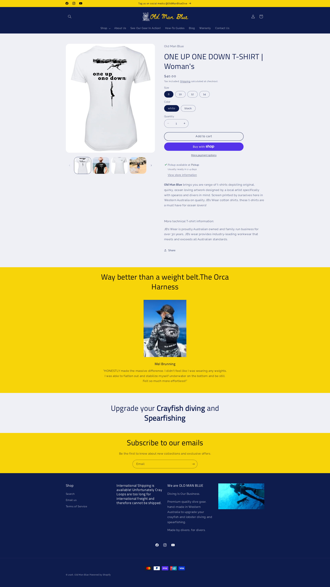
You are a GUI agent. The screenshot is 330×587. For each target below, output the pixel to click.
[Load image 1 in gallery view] (82, 165)
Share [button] (172, 250)
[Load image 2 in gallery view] (101, 165)
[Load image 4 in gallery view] (138, 165)
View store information (182, 174)
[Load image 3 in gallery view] (119, 165)
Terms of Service (76, 506)
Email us (71, 500)
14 (204, 94)
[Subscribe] (193, 464)
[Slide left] (69, 165)
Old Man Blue (81, 575)
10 (180, 94)
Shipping (185, 81)
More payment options (204, 155)
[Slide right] (151, 165)
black (188, 108)
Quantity (169, 116)
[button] (70, 16)
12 (192, 94)
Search (70, 493)
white (171, 108)
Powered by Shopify (100, 575)
